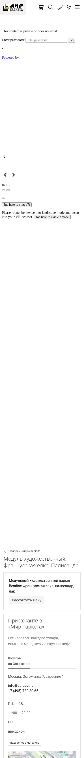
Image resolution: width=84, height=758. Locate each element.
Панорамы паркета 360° (24, 551)
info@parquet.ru (21, 685)
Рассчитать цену (26, 600)
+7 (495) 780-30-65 (23, 691)
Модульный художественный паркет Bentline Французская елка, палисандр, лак (41, 585)
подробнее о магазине (24, 742)
